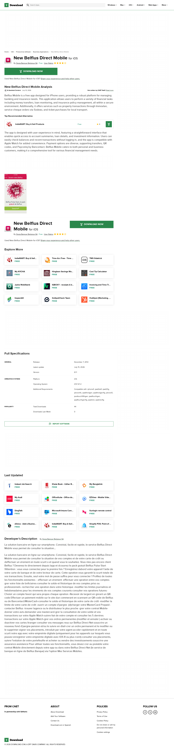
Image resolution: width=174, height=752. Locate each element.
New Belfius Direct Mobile (46, 58)
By (25, 63)
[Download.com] (13, 5)
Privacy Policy (102, 712)
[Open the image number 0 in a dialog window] (15, 193)
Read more (109, 90)
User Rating (48, 63)
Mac (122, 5)
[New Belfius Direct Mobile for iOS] (8, 60)
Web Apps (152, 5)
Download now (33, 71)
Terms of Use (102, 716)
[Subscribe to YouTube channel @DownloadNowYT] (155, 712)
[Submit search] (28, 5)
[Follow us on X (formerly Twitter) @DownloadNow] (150, 712)
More (164, 5)
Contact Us (55, 721)
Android (140, 5)
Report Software (61, 424)
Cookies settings (103, 732)
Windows (111, 5)
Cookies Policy (102, 721)
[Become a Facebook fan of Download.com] (145, 712)
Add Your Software (58, 716)
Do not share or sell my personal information (106, 726)
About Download (57, 712)
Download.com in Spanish (61, 725)
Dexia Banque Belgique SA (53, 539)
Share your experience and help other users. (60, 78)
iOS (130, 5)
